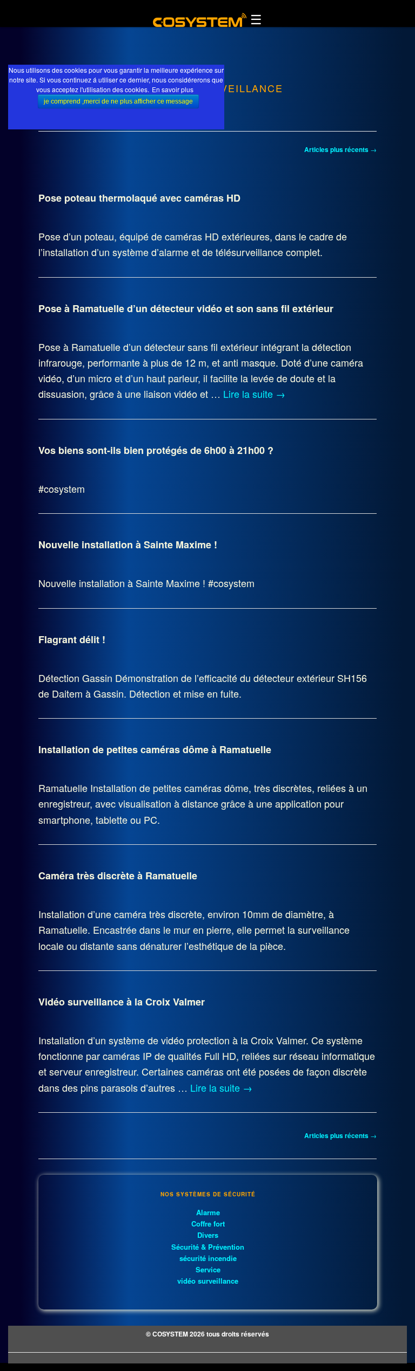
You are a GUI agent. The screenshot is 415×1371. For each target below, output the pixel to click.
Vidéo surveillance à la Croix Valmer (121, 1002)
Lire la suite (254, 394)
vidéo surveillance (207, 1281)
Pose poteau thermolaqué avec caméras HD (139, 198)
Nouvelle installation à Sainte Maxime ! (127, 545)
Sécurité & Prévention (207, 1247)
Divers (207, 1235)
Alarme (208, 1212)
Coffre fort (208, 1223)
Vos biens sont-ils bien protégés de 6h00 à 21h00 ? (155, 450)
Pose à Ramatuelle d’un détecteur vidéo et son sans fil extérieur (185, 308)
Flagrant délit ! (71, 639)
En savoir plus (172, 89)
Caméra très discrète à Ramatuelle (117, 876)
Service (208, 1269)
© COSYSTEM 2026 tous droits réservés (207, 1334)
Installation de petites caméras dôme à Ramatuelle (154, 749)
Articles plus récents (340, 149)
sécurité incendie (208, 1258)
